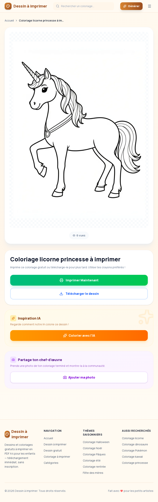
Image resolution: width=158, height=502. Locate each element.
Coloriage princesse (135, 463)
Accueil (9, 20)
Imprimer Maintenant (82, 280)
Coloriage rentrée (94, 466)
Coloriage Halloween (96, 442)
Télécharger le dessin (82, 294)
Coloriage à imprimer (57, 456)
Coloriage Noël (92, 448)
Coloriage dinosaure (135, 444)
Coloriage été (92, 460)
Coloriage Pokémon (134, 450)
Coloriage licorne (133, 438)
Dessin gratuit (53, 450)
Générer (134, 6)
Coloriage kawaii (132, 456)
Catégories (51, 463)
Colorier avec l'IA (82, 335)
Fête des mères (93, 473)
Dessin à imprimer (55, 444)
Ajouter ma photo (81, 377)
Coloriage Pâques (94, 454)
